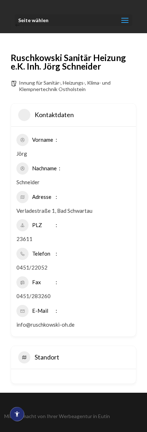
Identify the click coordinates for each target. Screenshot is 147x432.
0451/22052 (31, 267)
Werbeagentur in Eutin (84, 416)
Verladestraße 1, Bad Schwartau (54, 210)
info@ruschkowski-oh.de (45, 324)
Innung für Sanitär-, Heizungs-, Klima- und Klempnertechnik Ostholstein (65, 86)
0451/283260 (33, 296)
